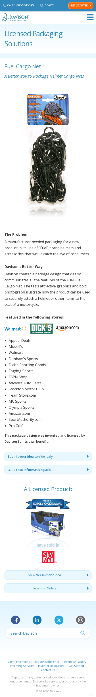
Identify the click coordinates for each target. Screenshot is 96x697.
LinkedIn (37, 620)
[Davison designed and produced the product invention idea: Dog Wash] (48, 564)
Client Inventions (19, 662)
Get (30, 470)
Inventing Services (22, 666)
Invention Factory (75, 662)
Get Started (79, 5)
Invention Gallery (44, 588)
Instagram (80, 620)
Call (20, 5)
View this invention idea (44, 575)
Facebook (15, 620)
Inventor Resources (51, 666)
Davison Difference (47, 662)
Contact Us (48, 670)
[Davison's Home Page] (15, 17)
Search (50, 5)
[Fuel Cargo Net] (48, 227)
